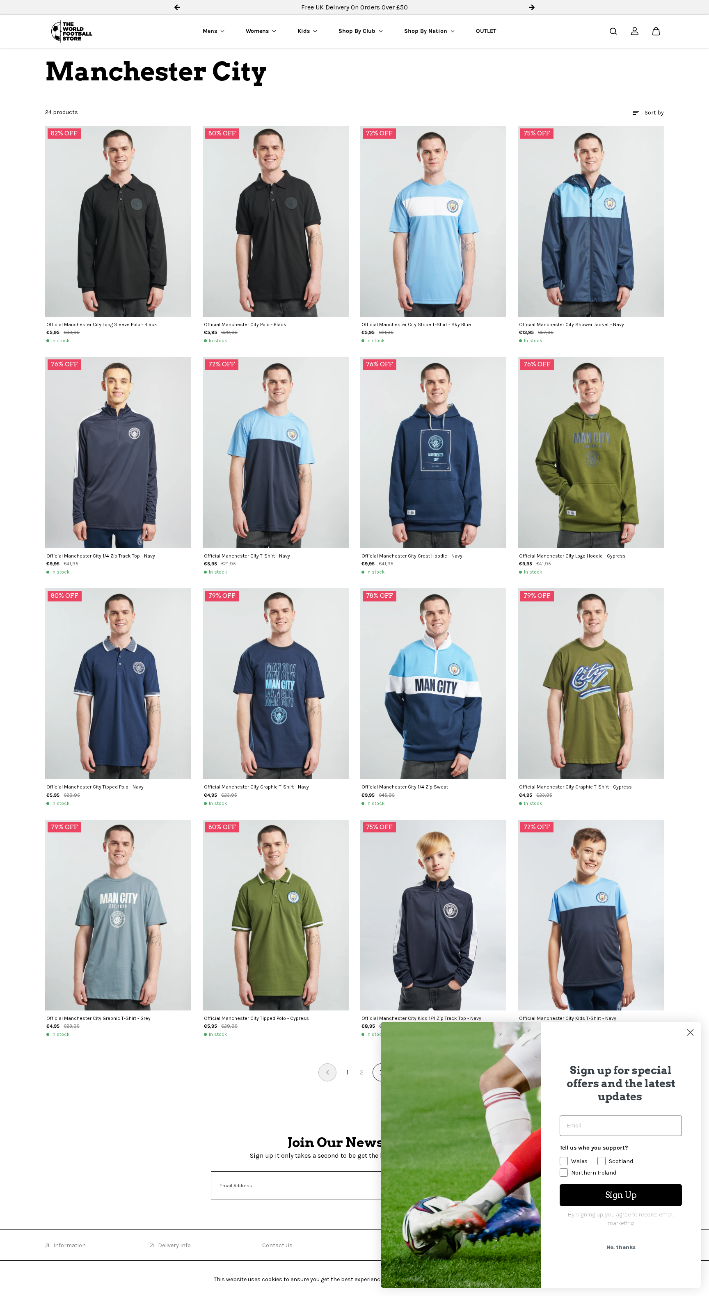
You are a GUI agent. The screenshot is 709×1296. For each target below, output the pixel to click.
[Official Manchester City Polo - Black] (276, 221)
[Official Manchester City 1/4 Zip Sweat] (433, 683)
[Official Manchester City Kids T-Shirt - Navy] (591, 915)
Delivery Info (174, 1245)
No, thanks (621, 1247)
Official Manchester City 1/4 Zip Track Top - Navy (100, 556)
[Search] (613, 31)
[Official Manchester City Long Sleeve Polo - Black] (118, 221)
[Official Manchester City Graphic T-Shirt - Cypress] (591, 683)
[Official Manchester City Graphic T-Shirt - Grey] (118, 915)
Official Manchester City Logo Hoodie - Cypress (572, 556)
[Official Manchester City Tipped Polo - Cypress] (276, 915)
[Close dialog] (690, 1032)
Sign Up (621, 1195)
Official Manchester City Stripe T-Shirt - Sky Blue (416, 324)
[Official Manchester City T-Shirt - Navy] (276, 452)
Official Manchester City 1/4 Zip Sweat (404, 787)
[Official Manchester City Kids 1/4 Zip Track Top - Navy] (433, 915)
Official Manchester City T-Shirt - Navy (247, 556)
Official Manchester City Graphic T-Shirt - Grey (98, 1018)
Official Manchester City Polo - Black (245, 324)
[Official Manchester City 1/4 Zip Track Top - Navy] (118, 452)
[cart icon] (656, 31)
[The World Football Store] (71, 31)
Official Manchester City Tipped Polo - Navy (95, 787)
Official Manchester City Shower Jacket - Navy (571, 324)
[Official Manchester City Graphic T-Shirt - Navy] (276, 683)
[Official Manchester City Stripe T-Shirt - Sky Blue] (433, 221)
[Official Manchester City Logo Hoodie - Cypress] (591, 452)
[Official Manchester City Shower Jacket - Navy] (591, 221)
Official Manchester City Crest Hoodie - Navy (411, 556)
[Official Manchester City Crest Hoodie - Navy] (433, 452)
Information (69, 1245)
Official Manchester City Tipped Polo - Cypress (256, 1018)
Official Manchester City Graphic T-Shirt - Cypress (575, 787)
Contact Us (277, 1245)
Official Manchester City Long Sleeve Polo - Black (101, 324)
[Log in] (635, 31)
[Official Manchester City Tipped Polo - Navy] (118, 683)
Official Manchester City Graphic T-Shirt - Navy (256, 787)
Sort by (654, 112)
